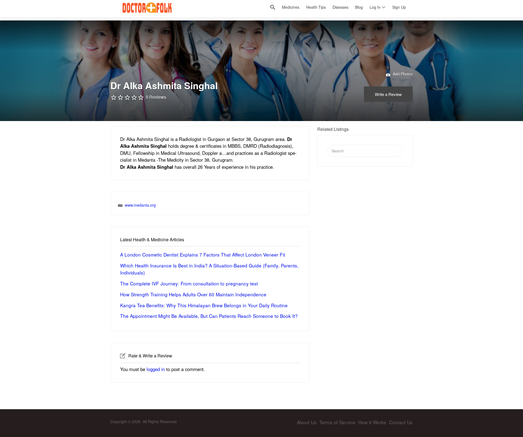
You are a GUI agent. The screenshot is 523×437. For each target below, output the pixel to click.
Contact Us (401, 422)
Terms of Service (337, 422)
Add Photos (402, 74)
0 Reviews (156, 97)
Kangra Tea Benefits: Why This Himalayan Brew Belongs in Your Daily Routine (204, 305)
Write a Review (388, 94)
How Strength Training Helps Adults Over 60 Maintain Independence (193, 294)
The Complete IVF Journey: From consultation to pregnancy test (189, 283)
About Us (307, 422)
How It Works (372, 422)
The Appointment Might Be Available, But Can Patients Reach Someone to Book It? (209, 315)
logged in (156, 369)
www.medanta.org (140, 205)
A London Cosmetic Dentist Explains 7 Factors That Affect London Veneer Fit (202, 254)
